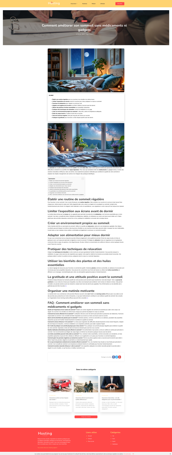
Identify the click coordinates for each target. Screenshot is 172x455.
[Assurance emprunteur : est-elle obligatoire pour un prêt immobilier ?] (112, 384)
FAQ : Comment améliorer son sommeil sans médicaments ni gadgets (67, 194)
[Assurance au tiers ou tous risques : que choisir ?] (60, 384)
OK (133, 454)
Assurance (73, 3)
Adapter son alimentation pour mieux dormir (60, 186)
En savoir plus (127, 454)
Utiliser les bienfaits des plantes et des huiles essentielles (64, 189)
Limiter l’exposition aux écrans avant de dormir (61, 182)
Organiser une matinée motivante (58, 192)
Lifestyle (102, 3)
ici (65, 286)
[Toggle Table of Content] (82, 179)
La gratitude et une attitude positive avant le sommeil (62, 191)
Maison (94, 3)
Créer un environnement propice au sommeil (60, 184)
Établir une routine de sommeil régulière (59, 180)
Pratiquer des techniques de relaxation (59, 187)
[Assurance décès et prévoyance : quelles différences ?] (86, 384)
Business (84, 3)
